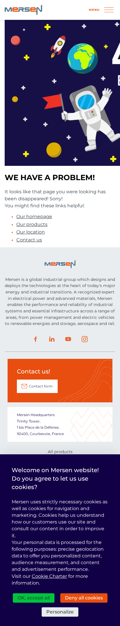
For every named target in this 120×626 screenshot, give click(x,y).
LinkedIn (52, 339)
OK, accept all (33, 598)
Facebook (35, 339)
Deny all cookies (84, 598)
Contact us (29, 240)
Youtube (68, 339)
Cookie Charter (49, 576)
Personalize (60, 612)
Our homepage (34, 216)
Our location (30, 232)
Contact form (41, 386)
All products (60, 451)
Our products (31, 224)
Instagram (84, 339)
